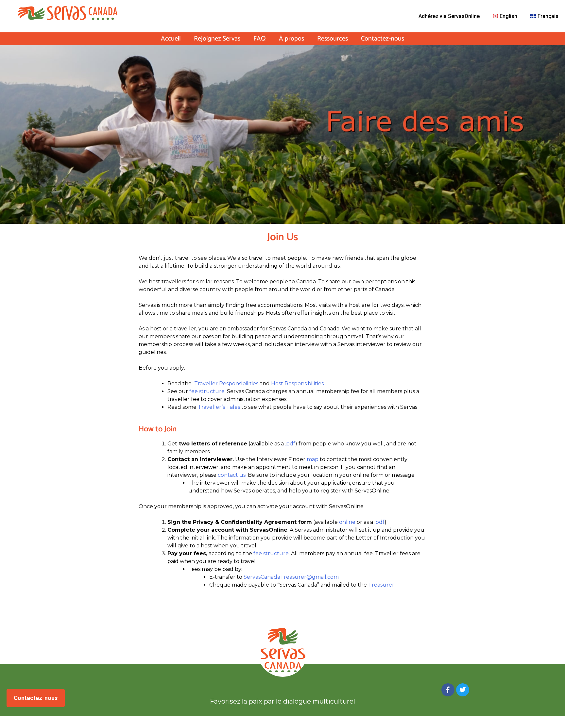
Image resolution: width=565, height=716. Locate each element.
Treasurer (381, 585)
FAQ (259, 39)
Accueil (171, 39)
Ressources (332, 39)
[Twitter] (462, 689)
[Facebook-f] (447, 689)
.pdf (290, 444)
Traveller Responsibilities (226, 383)
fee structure (207, 391)
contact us (232, 475)
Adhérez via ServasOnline (449, 16)
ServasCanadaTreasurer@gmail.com (291, 577)
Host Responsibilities (297, 383)
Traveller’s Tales (219, 407)
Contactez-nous (382, 39)
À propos (291, 39)
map (312, 459)
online (347, 522)
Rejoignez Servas (217, 39)
